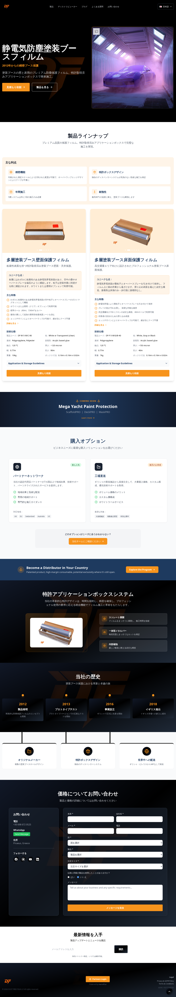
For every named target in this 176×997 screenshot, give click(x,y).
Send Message (21, 834)
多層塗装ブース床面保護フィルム (126, 259)
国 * (69, 837)
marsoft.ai (102, 984)
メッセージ (72, 882)
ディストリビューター (67, 6)
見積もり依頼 (44, 373)
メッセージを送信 (115, 907)
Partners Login (99, 979)
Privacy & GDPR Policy (165, 981)
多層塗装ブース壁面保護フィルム (38, 259)
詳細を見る (11, 323)
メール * (71, 825)
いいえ (83, 877)
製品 (51, 6)
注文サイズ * (73, 861)
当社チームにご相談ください (86, 541)
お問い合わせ (113, 6)
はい (73, 877)
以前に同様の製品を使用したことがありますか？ (89, 873)
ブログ (84, 6)
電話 (118, 825)
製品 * (70, 849)
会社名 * (120, 813)
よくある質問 (97, 6)
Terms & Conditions (166, 984)
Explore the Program (140, 569)
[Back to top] (169, 991)
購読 (121, 949)
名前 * (70, 813)
